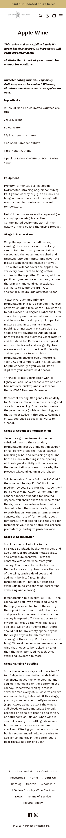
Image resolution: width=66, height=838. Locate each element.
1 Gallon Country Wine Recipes (33, 790)
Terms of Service (39, 796)
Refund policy (33, 802)
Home (34, 777)
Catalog (16, 784)
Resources (17, 777)
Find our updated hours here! (33, 4)
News (19, 796)
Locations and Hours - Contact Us (33, 771)
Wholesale (48, 784)
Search (31, 784)
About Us (49, 777)
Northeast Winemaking (36, 825)
